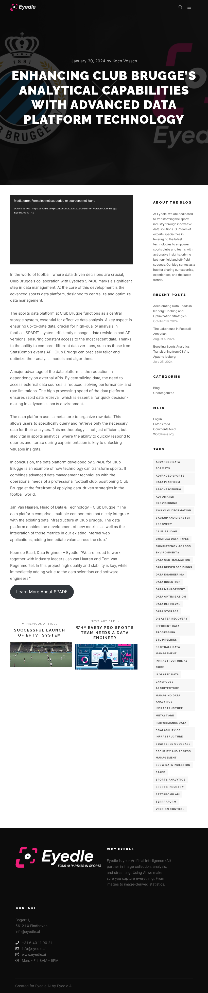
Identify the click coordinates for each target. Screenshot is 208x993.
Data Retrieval (168, 603)
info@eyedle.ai (34, 948)
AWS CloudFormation (173, 510)
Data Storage (167, 611)
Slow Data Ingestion (173, 764)
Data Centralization (173, 559)
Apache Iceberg (168, 489)
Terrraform (166, 801)
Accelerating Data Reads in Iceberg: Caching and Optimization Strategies (172, 311)
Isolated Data (167, 674)
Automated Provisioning (167, 499)
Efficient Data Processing (168, 629)
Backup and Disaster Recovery (173, 521)
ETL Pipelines (166, 639)
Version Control (170, 808)
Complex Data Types (172, 538)
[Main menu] (189, 7)
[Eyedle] (23, 7)
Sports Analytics (171, 779)
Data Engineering (170, 574)
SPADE (160, 772)
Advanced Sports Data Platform (170, 478)
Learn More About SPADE (41, 591)
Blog (156, 388)
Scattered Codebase (173, 743)
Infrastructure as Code (172, 664)
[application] (71, 229)
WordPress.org (163, 434)
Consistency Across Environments (173, 549)
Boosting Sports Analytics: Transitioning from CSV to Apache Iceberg (171, 351)
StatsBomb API (168, 794)
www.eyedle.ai (34, 954)
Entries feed (161, 424)
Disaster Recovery (172, 618)
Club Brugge (166, 531)
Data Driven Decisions (174, 567)
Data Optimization (171, 596)
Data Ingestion (168, 581)
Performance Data (171, 722)
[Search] (180, 7)
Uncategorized (163, 393)
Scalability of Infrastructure (169, 733)
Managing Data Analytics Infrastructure (169, 702)
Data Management (170, 589)
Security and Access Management (173, 754)
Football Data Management (168, 650)
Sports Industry (170, 786)
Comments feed (164, 429)
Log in (157, 419)
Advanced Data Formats (168, 465)
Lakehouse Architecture (167, 685)
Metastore (165, 715)
